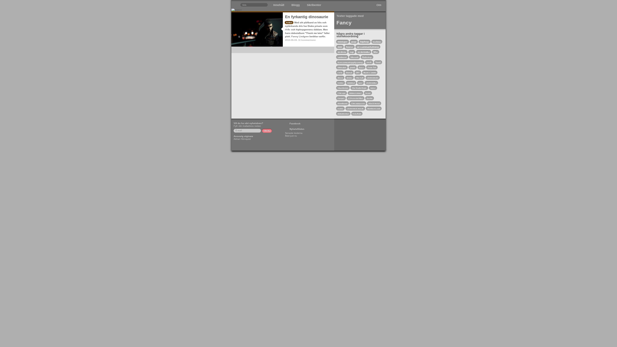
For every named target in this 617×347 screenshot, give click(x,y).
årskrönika (364, 52)
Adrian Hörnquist (242, 139)
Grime (340, 83)
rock (369, 62)
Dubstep (367, 57)
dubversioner (355, 93)
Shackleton (343, 88)
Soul (378, 62)
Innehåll (278, 5)
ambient (342, 57)
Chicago (341, 93)
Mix (376, 52)
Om (378, 5)
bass (361, 67)
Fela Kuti (357, 114)
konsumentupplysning (350, 62)
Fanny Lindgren (300, 36)
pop (353, 41)
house (349, 46)
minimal (351, 83)
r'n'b (340, 72)
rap (352, 52)
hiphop (364, 41)
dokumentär (343, 114)
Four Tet (372, 67)
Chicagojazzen (358, 103)
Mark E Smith (370, 72)
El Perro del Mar (355, 98)
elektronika (371, 83)
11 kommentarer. (307, 40)
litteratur (342, 67)
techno (377, 41)
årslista (342, 52)
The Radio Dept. (359, 88)
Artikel (289, 23)
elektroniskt (372, 78)
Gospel (341, 98)
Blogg (295, 5)
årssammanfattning (368, 47)
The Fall (359, 78)
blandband (342, 103)
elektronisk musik (355, 108)
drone (349, 78)
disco (340, 78)
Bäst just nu (291, 135)
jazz (360, 83)
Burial (349, 72)
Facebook (295, 123)
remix (340, 108)
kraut (368, 93)
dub (340, 46)
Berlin (369, 98)
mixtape (342, 41)
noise (373, 88)
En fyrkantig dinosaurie (306, 17)
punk (352, 67)
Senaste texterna (293, 133)
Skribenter (314, 5)
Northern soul (373, 108)
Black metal (374, 103)
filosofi (354, 57)
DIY (358, 72)
